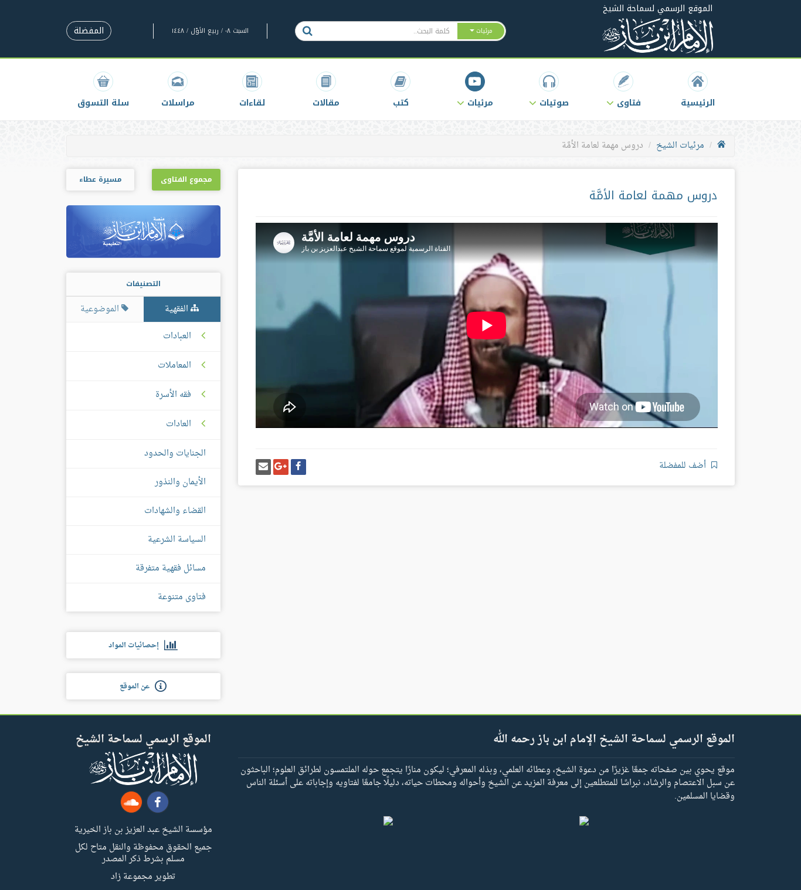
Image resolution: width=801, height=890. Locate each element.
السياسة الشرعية (177, 540)
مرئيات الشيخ (680, 146)
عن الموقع (137, 686)
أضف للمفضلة (683, 466)
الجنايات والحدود (175, 453)
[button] (623, 89)
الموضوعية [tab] (100, 309)
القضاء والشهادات (175, 511)
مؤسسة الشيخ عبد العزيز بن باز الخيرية (143, 829)
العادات (178, 424)
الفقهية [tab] (178, 309)
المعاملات (174, 366)
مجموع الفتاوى (186, 179)
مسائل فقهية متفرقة (170, 568)
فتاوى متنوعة (182, 597)
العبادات (177, 336)
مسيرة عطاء (100, 179)
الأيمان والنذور (180, 482)
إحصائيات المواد (136, 645)
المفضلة (89, 31)
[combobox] (388, 31)
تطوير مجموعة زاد (143, 876)
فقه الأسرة (173, 395)
